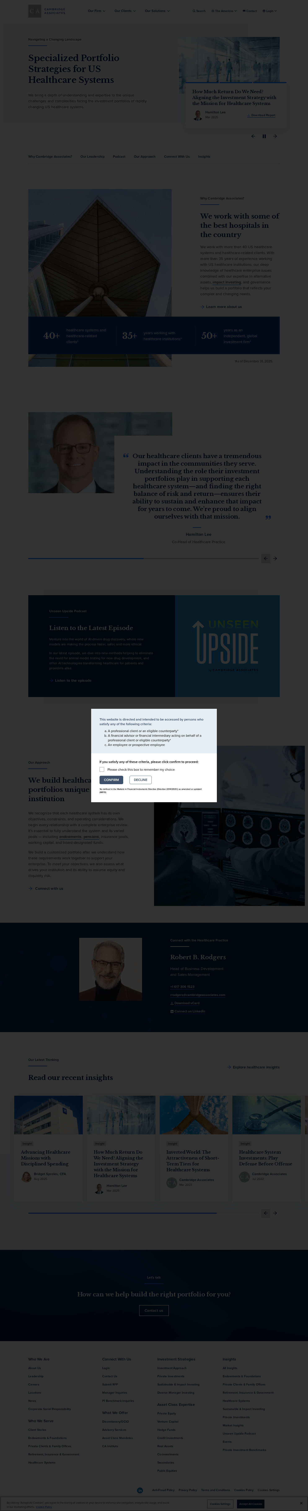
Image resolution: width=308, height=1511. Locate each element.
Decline (140, 779)
